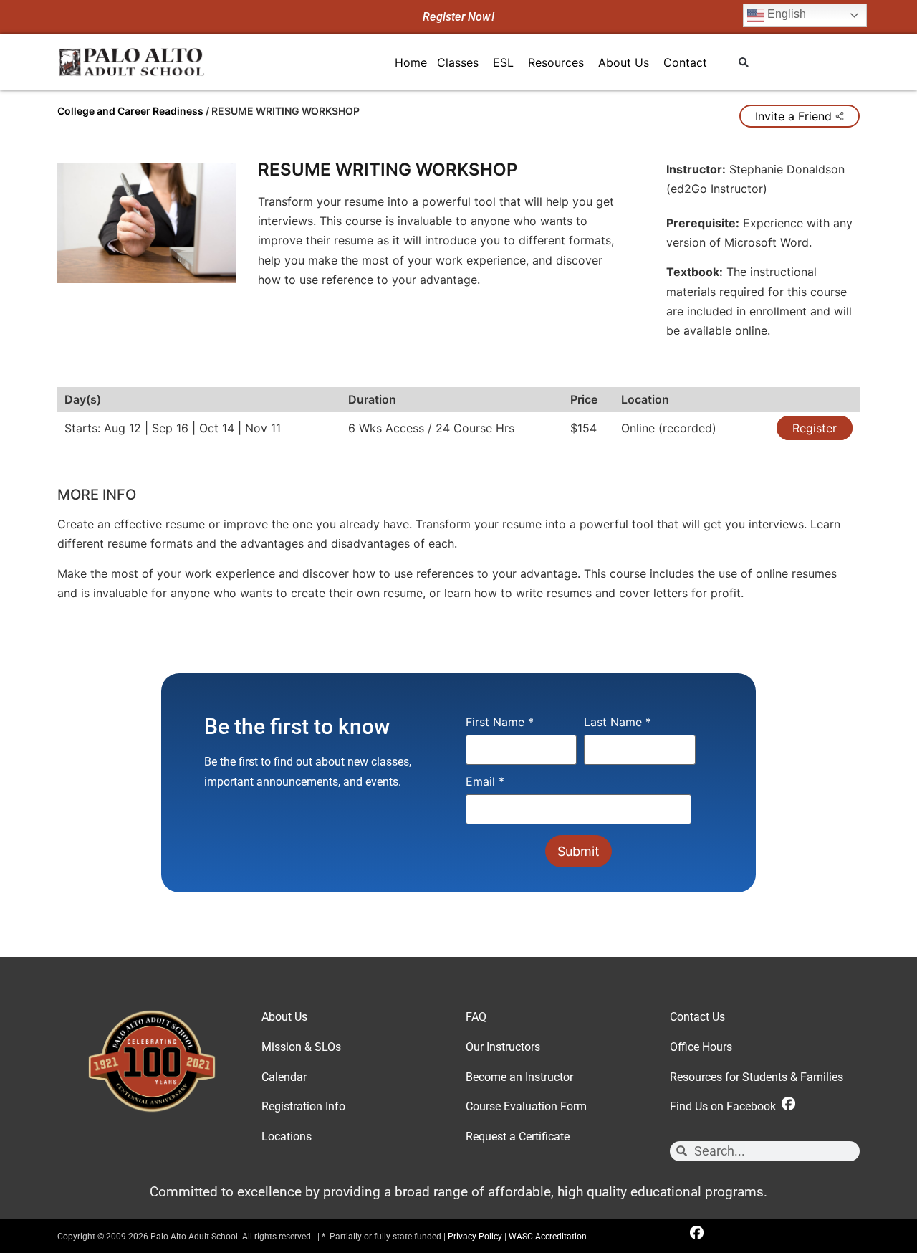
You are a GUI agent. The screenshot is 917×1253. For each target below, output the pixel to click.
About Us (623, 62)
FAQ (476, 1017)
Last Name (617, 722)
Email (485, 782)
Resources (556, 62)
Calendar (284, 1077)
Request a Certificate (518, 1136)
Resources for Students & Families (756, 1077)
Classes (458, 62)
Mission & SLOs (301, 1047)
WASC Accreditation (548, 1236)
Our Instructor (500, 1047)
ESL (503, 62)
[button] (743, 63)
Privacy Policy (475, 1236)
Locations (286, 1136)
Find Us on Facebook (726, 1106)
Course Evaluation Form (526, 1106)
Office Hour (698, 1047)
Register (814, 428)
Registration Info (303, 1106)
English (785, 14)
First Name (500, 722)
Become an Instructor (519, 1077)
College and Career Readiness (130, 111)
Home (411, 62)
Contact (685, 62)
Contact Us (697, 1017)
